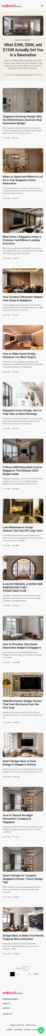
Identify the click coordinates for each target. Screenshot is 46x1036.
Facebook (27, 1029)
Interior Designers (10, 999)
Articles (6, 1008)
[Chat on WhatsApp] (41, 1030)
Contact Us (7, 1014)
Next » (36, 974)
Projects (7, 1004)
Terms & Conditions (17, 1025)
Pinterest (36, 1029)
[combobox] (25, 968)
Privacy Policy (31, 1025)
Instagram (18, 1029)
